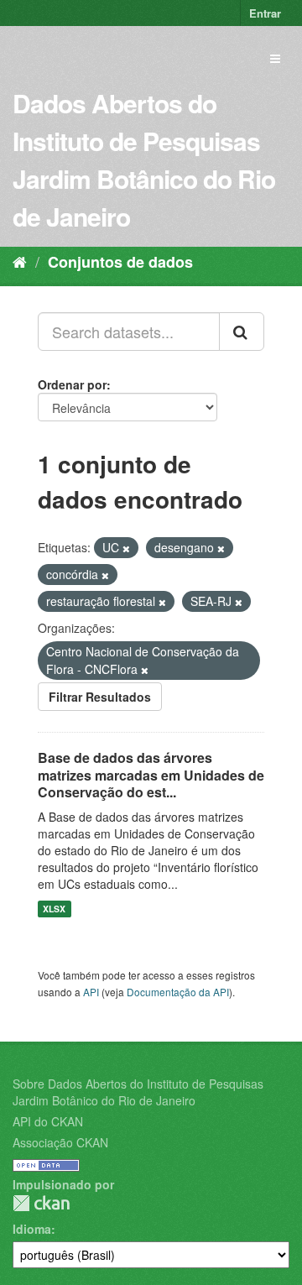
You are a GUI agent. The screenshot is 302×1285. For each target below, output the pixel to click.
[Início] (20, 261)
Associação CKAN (60, 1142)
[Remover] (126, 548)
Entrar (265, 13)
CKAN (41, 1203)
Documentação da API (178, 992)
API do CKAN (48, 1121)
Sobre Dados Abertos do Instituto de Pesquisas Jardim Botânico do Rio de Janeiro (138, 1092)
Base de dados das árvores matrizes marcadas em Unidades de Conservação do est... (151, 775)
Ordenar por (72, 384)
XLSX (54, 908)
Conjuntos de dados (120, 262)
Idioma (32, 1228)
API (91, 992)
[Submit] (241, 331)
